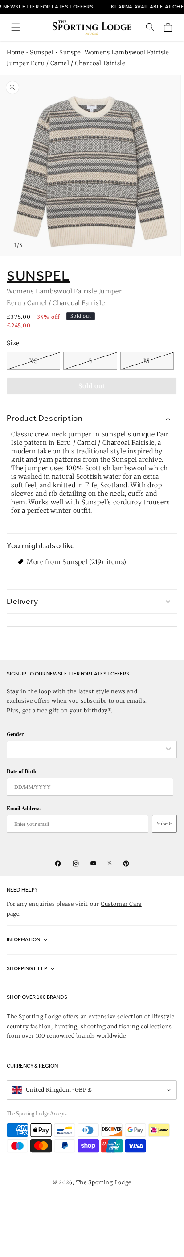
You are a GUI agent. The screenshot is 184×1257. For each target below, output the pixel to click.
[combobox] (87, 749)
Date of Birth (22, 771)
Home (15, 52)
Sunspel (41, 52)
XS (33, 361)
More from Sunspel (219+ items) (77, 562)
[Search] (150, 27)
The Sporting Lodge (104, 1182)
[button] (16, 27)
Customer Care (121, 904)
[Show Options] (168, 749)
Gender (15, 734)
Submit (164, 823)
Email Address (24, 808)
